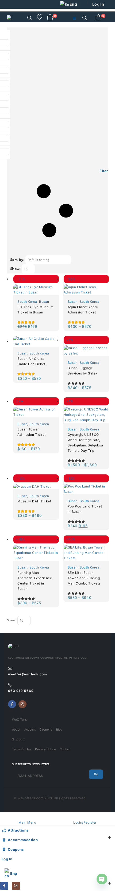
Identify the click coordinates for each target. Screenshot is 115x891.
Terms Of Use (21, 749)
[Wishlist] (39, 17)
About (16, 729)
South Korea (27, 302)
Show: (15, 268)
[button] (29, 18)
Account (30, 729)
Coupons (46, 729)
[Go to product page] (36, 341)
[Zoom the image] (14, 646)
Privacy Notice (45, 749)
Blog (59, 729)
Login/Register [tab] (85, 822)
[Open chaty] (102, 879)
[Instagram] (22, 704)
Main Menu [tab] (27, 822)
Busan (44, 302)
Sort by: (17, 259)
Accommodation (23, 840)
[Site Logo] (20, 18)
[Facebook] (12, 704)
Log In (98, 4)
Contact (65, 749)
